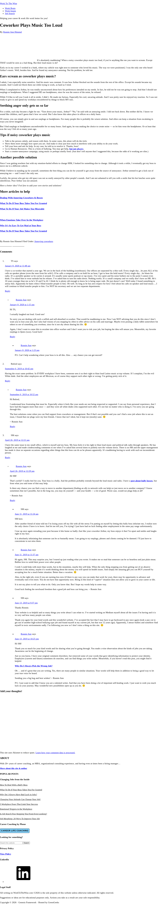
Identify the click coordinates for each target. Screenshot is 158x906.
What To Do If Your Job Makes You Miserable (22, 209)
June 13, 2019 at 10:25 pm (27, 639)
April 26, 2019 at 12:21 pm (17, 440)
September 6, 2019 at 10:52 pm (24, 394)
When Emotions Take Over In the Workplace (21, 220)
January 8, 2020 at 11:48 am (17, 266)
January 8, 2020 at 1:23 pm (27, 350)
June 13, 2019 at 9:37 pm (26, 603)
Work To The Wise (8, 3)
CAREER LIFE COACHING (14, 831)
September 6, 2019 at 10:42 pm (19, 368)
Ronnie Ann (21, 300)
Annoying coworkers (43, 241)
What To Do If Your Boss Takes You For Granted (23, 203)
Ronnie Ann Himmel (12, 32)
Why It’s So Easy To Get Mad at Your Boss (20, 225)
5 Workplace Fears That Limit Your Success (19, 804)
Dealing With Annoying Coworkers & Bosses (21, 197)
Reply (7, 291)
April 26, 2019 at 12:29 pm (22, 471)
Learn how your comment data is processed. (55, 752)
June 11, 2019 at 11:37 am (26, 554)
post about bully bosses (142, 481)
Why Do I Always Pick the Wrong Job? (33, 666)
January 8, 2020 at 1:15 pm (22, 304)
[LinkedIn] (23, 881)
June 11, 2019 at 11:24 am (26, 514)
